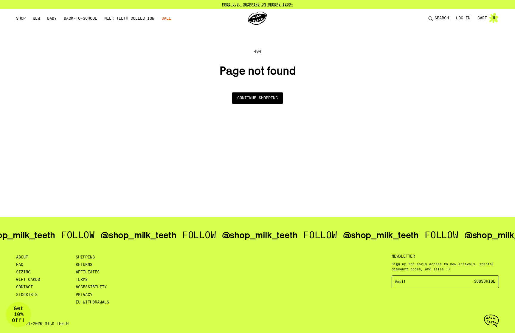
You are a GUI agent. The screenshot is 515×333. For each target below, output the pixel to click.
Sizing (23, 272)
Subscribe (484, 281)
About (22, 257)
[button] (21, 18)
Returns (84, 265)
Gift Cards (28, 280)
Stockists (27, 295)
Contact (24, 287)
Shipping (85, 257)
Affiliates (88, 272)
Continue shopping (257, 98)
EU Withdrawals (92, 302)
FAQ (19, 265)
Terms (82, 280)
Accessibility (91, 287)
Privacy (84, 295)
